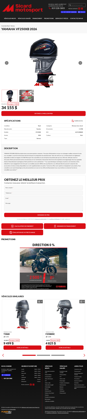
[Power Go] (20, 412)
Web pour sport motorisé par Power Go (30, 407)
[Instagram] (82, 9)
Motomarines (48, 391)
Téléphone (9, 193)
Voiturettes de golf (49, 385)
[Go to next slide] (80, 63)
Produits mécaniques (50, 397)
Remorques (47, 399)
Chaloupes (62, 391)
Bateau (13, 26)
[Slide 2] (43, 355)
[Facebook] (79, 9)
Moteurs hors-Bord (49, 393)
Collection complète (49, 401)
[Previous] (3, 355)
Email (7, 198)
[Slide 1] (29, 355)
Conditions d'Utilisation (54, 219)
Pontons (47, 395)
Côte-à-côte (47, 382)
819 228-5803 (58, 8)
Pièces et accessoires (79, 385)
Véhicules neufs (10, 18)
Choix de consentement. (63, 412)
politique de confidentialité (78, 411)
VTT (46, 380)
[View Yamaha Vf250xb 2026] (10, 96)
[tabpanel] (30, 375)
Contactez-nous (76, 18)
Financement (37, 18)
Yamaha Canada (77, 376)
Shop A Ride (13, 409)
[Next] (84, 355)
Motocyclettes (48, 374)
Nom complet (9, 187)
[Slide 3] (58, 355)
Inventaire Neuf (5, 26)
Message (8, 203)
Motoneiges (47, 387)
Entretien (76, 382)
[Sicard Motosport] (22, 8)
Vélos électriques (49, 378)
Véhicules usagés (24, 18)
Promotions (49, 18)
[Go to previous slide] (6, 63)
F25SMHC (50, 334)
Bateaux (47, 389)
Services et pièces (61, 18)
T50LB (6, 334)
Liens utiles (78, 366)
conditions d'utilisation (51, 412)
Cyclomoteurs (48, 376)
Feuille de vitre (78, 120)
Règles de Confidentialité (40, 219)
